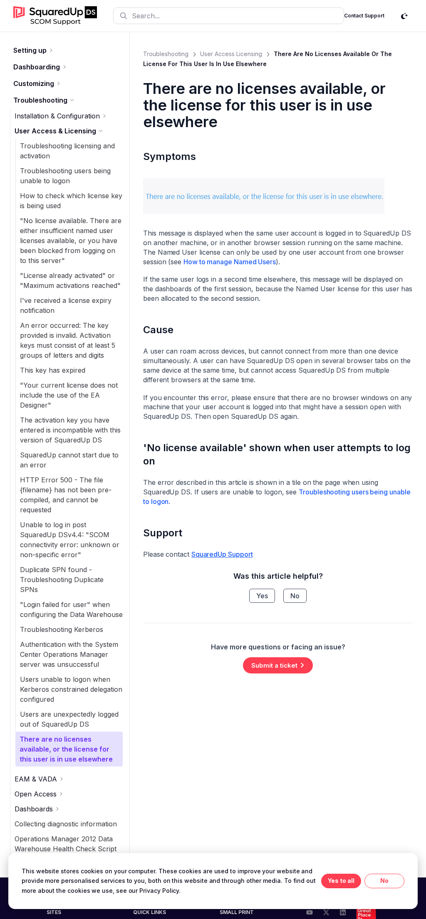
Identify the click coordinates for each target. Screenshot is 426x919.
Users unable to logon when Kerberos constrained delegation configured (71, 689)
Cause (158, 330)
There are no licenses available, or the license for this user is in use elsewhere (66, 749)
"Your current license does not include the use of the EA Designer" (69, 395)
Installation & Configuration (57, 116)
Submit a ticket (274, 665)
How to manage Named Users (229, 262)
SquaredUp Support (222, 554)
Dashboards (34, 809)
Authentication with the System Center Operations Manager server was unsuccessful (69, 654)
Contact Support (364, 15)
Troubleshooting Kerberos (61, 629)
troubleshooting (165, 53)
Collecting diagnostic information (66, 824)
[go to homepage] (55, 15)
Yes (262, 596)
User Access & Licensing (55, 131)
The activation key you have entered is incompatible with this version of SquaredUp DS (70, 430)
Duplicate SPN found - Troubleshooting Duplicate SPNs (62, 579)
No (295, 596)
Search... (146, 16)
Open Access (36, 794)
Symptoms (169, 156)
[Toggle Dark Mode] (404, 15)
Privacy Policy (159, 890)
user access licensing (231, 53)
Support (162, 533)
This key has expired (52, 370)
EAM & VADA (36, 779)
